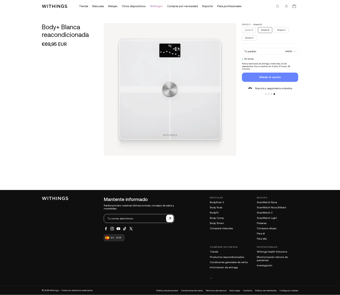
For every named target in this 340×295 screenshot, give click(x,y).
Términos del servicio (216, 290)
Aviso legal (234, 290)
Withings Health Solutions (272, 251)
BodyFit (214, 212)
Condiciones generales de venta (229, 262)
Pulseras (261, 223)
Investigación (264, 265)
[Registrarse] (170, 218)
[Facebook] (106, 229)
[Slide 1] (265, 94)
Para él (261, 233)
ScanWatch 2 (264, 212)
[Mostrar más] (254, 278)
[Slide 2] (268, 94)
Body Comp (217, 218)
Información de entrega (224, 267)
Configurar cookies (288, 290)
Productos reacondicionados (227, 257)
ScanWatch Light (267, 218)
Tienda (214, 251)
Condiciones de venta (192, 290)
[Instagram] (112, 229)
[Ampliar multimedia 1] (170, 89)
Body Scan (216, 207)
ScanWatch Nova (267, 202)
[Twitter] (131, 229)
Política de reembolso (266, 290)
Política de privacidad (167, 290)
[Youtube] (118, 229)
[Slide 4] (274, 94)
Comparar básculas (221, 228)
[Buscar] (277, 6)
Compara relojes (266, 228)
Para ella (262, 238)
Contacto (247, 290)
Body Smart (217, 223)
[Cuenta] (286, 6)
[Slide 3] (271, 94)
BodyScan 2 (217, 202)
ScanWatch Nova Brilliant (271, 207)
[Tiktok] (124, 229)
